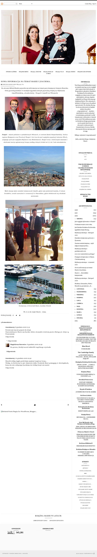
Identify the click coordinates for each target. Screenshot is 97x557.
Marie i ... (85, 481)
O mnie (48, 73)
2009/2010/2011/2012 (40, 520)
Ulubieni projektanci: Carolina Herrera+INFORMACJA (86, 454)
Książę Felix (60, 71)
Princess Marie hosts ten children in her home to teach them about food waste (86, 437)
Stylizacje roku (85, 502)
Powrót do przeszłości (85, 497)
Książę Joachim (36, 71)
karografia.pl (88, 553)
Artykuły (85, 468)
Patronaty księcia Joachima (85, 494)
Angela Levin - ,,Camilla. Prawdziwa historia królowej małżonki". (86, 366)
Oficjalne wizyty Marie (85, 489)
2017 (85, 156)
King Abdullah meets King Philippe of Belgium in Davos (85, 427)
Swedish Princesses (86, 380)
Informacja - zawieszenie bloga (86, 418)
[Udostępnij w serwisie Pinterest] (19, 315)
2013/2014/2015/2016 (56, 520)
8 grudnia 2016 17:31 (22, 327)
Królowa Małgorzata (85, 176)
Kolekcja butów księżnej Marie (85, 476)
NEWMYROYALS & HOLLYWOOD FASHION (86, 334)
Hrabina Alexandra (85, 173)
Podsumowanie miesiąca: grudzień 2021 (86, 375)
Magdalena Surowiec (18, 345)
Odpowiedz (9, 337)
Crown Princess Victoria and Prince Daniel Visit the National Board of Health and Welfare (86, 340)
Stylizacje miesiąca (85, 500)
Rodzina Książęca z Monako (85, 449)
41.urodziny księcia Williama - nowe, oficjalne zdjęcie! (86, 357)
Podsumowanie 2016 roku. (83, 225)
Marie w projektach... (85, 484)
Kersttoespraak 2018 (85, 411)
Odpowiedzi (12, 341)
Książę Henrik (70, 71)
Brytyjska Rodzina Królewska (86, 362)
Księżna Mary (86, 372)
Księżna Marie (23, 71)
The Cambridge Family (86, 353)
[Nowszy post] (1, 405)
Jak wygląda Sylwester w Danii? (85, 222)
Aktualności (85, 465)
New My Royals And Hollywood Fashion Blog (85, 423)
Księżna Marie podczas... (85, 478)
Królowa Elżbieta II (85, 443)
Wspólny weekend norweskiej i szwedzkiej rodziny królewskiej (86, 384)
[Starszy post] (68, 405)
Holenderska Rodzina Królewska (86, 407)
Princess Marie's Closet (86, 432)
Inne (85, 473)
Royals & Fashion (86, 389)
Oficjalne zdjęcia (85, 492)
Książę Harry (85, 415)
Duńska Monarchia (85, 470)
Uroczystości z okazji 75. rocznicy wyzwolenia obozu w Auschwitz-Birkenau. (86, 400)
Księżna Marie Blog (16, 553)
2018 (85, 159)
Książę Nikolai (48, 71)
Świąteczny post (85, 508)
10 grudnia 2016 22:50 (23, 358)
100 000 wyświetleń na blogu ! (85, 254)
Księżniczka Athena (84, 71)
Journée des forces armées (86, 392)
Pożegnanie (85, 349)
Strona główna (11, 71)
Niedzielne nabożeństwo (86, 446)
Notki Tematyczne (85, 486)
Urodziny (85, 505)
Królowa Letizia (85, 396)
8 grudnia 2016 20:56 (34, 345)
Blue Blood (86, 346)
